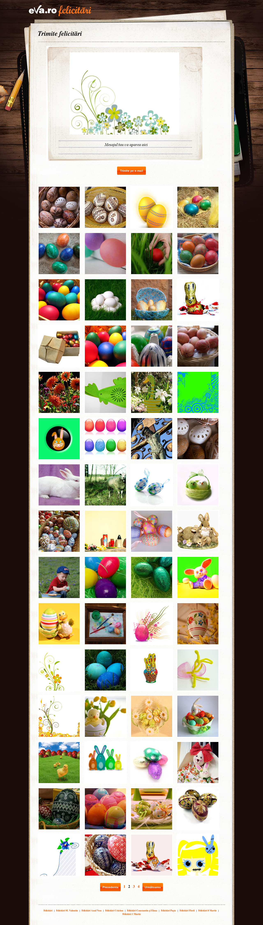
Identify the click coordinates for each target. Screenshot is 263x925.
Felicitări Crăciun (114, 910)
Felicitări (48, 910)
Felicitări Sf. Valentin (67, 910)
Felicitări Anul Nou (92, 910)
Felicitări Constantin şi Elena (142, 910)
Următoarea (153, 887)
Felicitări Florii (187, 910)
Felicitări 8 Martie (207, 910)
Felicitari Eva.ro (60, 10)
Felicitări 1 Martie (131, 914)
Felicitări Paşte (168, 910)
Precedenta (110, 887)
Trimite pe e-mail (131, 170)
